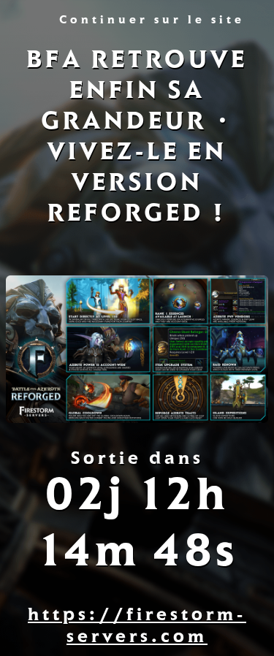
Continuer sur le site (152, 21)
